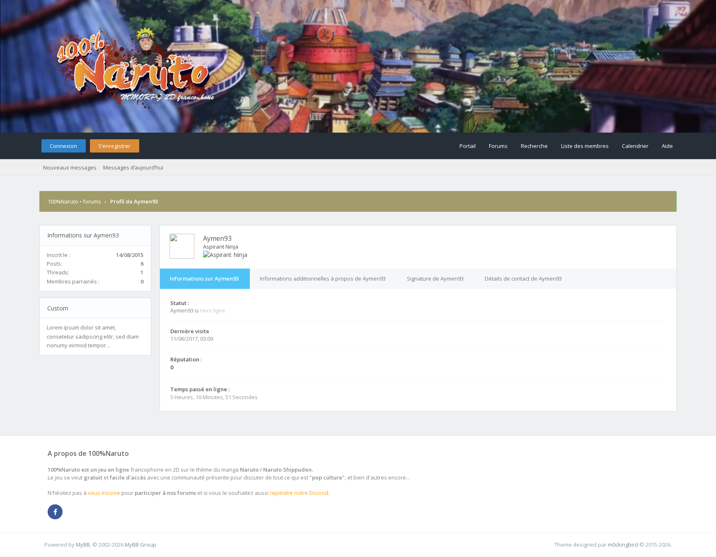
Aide (667, 146)
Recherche (534, 146)
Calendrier (635, 146)
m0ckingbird (623, 544)
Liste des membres (585, 146)
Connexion (63, 146)
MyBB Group (140, 544)
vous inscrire (104, 492)
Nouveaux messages (70, 167)
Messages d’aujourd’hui (133, 167)
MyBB (83, 544)
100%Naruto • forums (74, 201)
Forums (498, 146)
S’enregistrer (114, 146)
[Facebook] (55, 512)
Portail (468, 146)
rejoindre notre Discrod (299, 492)
